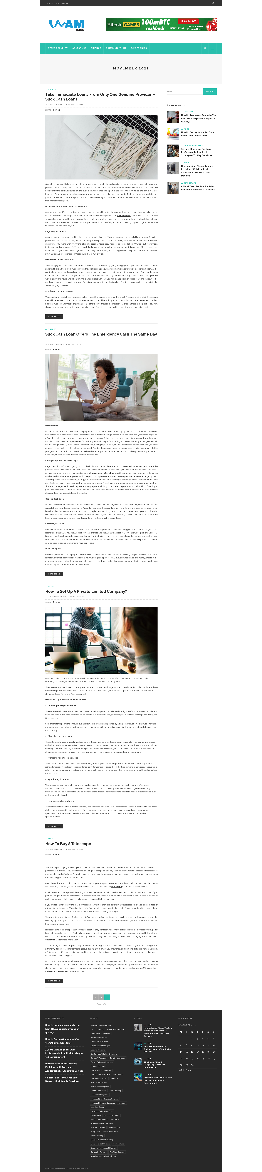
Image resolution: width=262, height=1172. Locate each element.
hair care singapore (99, 1082)
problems (115, 1119)
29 (187, 1065)
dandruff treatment (99, 1058)
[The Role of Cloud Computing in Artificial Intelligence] (138, 1061)
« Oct (181, 1070)
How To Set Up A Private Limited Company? (86, 591)
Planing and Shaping (99, 1119)
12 (208, 1045)
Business (52, 586)
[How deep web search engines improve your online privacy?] (138, 1045)
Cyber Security (58, 48)
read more (54, 317)
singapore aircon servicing (102, 1140)
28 (181, 1065)
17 (198, 1052)
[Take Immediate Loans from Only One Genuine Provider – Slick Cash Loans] (101, 147)
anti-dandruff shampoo (100, 1033)
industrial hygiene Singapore (103, 1103)
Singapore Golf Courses (100, 1144)
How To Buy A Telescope (68, 843)
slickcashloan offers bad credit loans (108, 473)
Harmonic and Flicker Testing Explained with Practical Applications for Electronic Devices (64, 1067)
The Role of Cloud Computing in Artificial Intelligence (154, 1065)
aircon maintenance (115, 1029)
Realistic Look (114, 1127)
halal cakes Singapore (100, 1087)
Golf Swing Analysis (99, 1078)
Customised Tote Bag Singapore (104, 1054)
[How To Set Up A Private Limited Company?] (101, 640)
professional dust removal (102, 1123)
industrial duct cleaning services (104, 1099)
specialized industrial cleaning (103, 1148)
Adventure (79, 48)
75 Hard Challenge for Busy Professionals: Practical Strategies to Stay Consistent (197, 152)
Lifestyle (188, 112)
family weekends (117, 1058)
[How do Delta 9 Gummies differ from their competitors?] (173, 133)
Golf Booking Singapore (100, 1074)
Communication (116, 48)
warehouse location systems (103, 1156)
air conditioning (97, 1029)
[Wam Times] (66, 24)
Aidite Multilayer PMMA (101, 1025)
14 (181, 1052)
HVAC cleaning (115, 1091)
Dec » (188, 1070)
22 (187, 1058)
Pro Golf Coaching (98, 1127)
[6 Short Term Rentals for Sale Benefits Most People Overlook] (173, 188)
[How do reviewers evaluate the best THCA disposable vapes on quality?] (173, 116)
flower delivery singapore (102, 1062)
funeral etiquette (98, 1066)
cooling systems (98, 1050)
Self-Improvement (193, 145)
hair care (114, 1078)
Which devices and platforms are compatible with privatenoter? (158, 1080)
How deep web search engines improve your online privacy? (157, 1049)
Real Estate (190, 183)
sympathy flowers (98, 1152)
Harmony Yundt (58, 597)
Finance (96, 48)
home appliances (98, 1091)
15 (187, 1052)
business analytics (99, 1038)
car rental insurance (99, 1042)
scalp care (95, 1132)
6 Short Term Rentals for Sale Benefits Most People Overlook (62, 1080)
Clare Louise (56, 104)
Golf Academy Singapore (101, 1070)
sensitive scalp (97, 1136)
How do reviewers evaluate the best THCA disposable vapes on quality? (199, 118)
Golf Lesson (118, 1074)
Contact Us (62, 3)
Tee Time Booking (117, 1152)
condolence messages (100, 1046)
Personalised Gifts (111, 1115)
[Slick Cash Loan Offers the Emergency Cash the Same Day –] (101, 387)
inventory (122, 1103)
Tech (50, 839)
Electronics (139, 48)
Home (50, 3)
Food (187, 129)
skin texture (118, 1144)
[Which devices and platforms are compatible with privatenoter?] (138, 1077)
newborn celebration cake (102, 1111)
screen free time (110, 1132)
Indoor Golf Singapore (99, 1095)
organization (96, 1115)
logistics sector (97, 1107)
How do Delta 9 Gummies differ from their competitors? (62, 1041)
